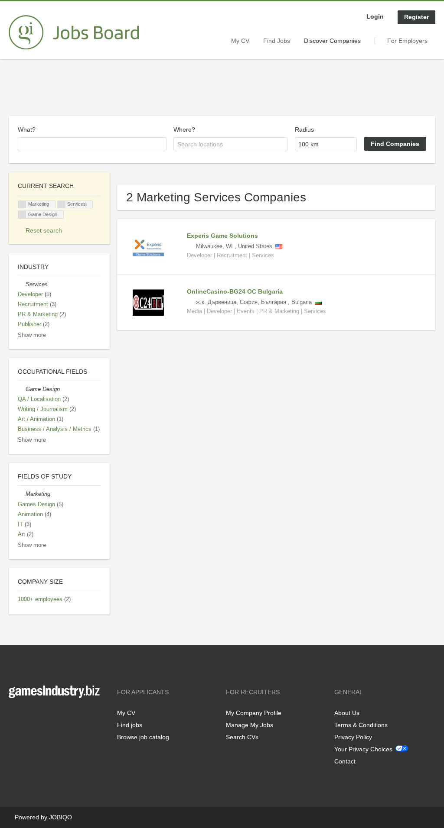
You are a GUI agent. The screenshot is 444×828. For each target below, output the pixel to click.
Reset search (44, 230)
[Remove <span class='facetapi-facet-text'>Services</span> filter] (61, 204)
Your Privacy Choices (363, 749)
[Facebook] (15, 716)
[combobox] (92, 144)
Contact (345, 761)
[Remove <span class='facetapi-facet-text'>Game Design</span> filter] (22, 214)
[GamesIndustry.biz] (74, 32)
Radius (304, 129)
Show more (32, 335)
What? (27, 129)
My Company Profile (253, 712)
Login (375, 16)
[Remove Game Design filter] (22, 389)
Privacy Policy (353, 737)
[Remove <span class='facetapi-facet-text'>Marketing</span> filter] (22, 204)
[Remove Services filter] (22, 284)
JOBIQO (60, 817)
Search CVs (242, 737)
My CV (240, 40)
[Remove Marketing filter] (22, 494)
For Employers (407, 40)
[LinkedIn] (42, 716)
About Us (346, 712)
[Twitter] (29, 716)
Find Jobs (276, 40)
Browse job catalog (143, 737)
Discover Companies (332, 40)
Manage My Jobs (249, 724)
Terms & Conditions (361, 724)
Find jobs (129, 724)
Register (416, 16)
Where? (184, 129)
